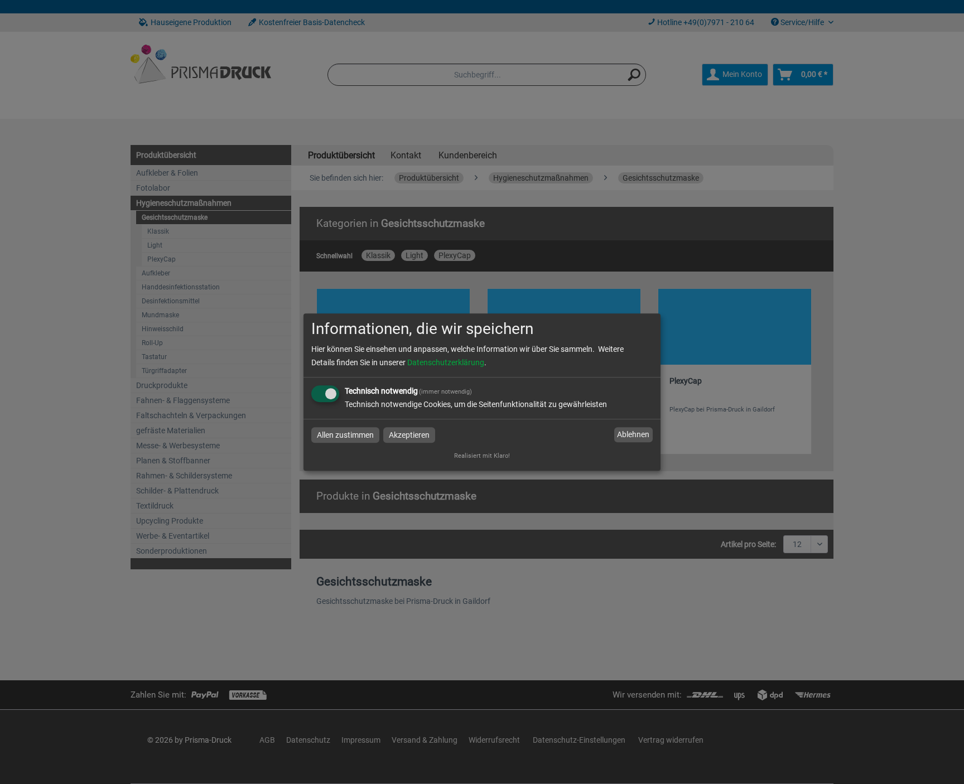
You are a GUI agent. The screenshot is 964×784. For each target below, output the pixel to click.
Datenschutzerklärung (445, 362)
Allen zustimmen (345, 434)
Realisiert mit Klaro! (482, 455)
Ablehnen (633, 434)
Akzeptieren (409, 434)
